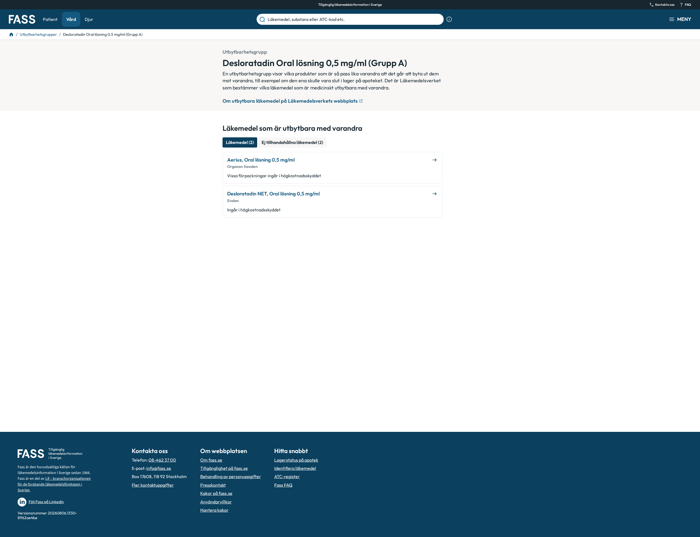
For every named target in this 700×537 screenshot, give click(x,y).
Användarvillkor (216, 502)
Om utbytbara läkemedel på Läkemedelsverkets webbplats (290, 101)
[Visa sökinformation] (449, 19)
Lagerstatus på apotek (296, 460)
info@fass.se (158, 468)
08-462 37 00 (162, 460)
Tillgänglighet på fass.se (224, 468)
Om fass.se (211, 460)
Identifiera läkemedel (295, 468)
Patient (50, 19)
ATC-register (287, 476)
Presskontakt (213, 485)
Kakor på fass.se (216, 493)
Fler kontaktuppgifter (153, 485)
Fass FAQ (283, 485)
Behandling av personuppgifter (230, 476)
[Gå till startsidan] (22, 19)
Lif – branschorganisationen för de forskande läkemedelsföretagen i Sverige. (54, 484)
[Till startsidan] (11, 34)
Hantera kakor (214, 510)
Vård (71, 19)
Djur (89, 19)
